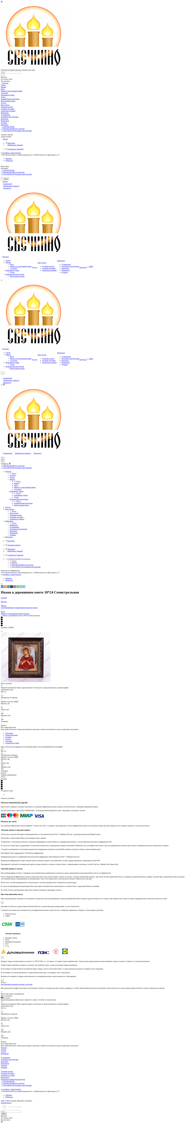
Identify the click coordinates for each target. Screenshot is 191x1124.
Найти (4, 1114)
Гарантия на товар (12, 743)
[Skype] (20, 586)
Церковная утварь (21, 495)
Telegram (8, 159)
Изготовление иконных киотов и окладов (16, 984)
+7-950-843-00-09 (7, 127)
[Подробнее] (1, 992)
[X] (11, 586)
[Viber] (14, 586)
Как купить (14, 513)
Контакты (4, 1061)
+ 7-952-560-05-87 (16, 131)
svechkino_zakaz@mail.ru (12, 153)
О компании (5, 1058)
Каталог (13, 475)
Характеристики (11, 735)
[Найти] (3, 74)
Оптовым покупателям (9, 1059)
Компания (13, 525)
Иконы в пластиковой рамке (11, 614)
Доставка (8, 741)
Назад (14, 473)
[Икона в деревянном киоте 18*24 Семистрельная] (26, 681)
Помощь (4, 1067)
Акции (3, 1050)
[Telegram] (24, 586)
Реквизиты (5, 1063)
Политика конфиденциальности (13, 1079)
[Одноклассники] (5, 586)
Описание (9, 733)
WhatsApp (9, 161)
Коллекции (5, 1077)
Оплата (8, 739)
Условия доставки (7, 1073)
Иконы (16, 483)
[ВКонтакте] (2, 586)
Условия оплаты (7, 1071)
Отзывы (8, 737)
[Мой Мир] (8, 586)
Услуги (3, 1052)
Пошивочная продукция (23, 503)
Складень (26, 614)
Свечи (3, 608)
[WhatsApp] (17, 586)
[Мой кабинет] (2, 376)
